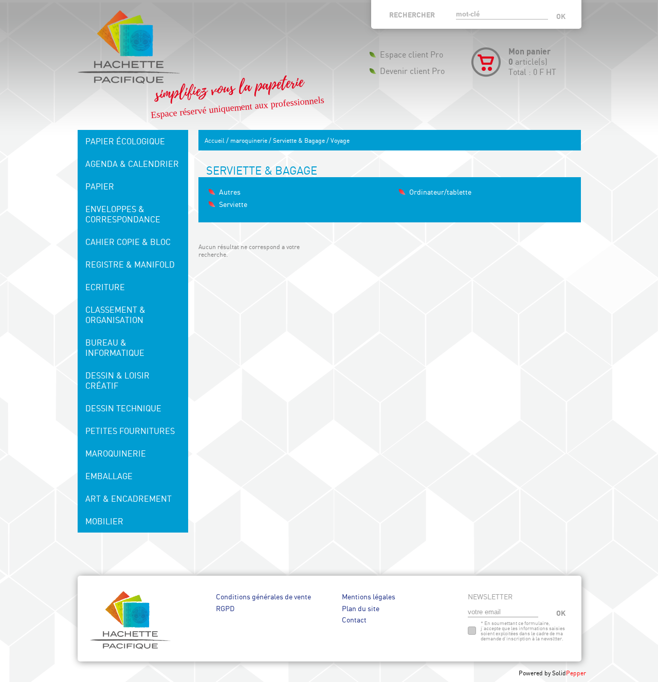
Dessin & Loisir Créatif (117, 380)
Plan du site (360, 608)
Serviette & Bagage (299, 140)
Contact (354, 619)
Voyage (340, 140)
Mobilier (104, 521)
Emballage (109, 476)
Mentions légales (368, 596)
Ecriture (105, 287)
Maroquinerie (115, 453)
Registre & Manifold (130, 264)
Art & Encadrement (128, 499)
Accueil (215, 140)
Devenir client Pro (412, 71)
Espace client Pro (411, 54)
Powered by (535, 673)
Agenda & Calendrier (132, 164)
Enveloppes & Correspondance (122, 214)
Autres (230, 191)
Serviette (233, 204)
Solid (569, 673)
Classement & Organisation (115, 315)
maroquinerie (248, 140)
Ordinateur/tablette (440, 191)
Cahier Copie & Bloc (128, 242)
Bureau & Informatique (114, 347)
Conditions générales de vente (263, 596)
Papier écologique (125, 141)
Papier (99, 186)
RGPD (225, 608)
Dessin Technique (123, 408)
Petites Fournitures (130, 431)
